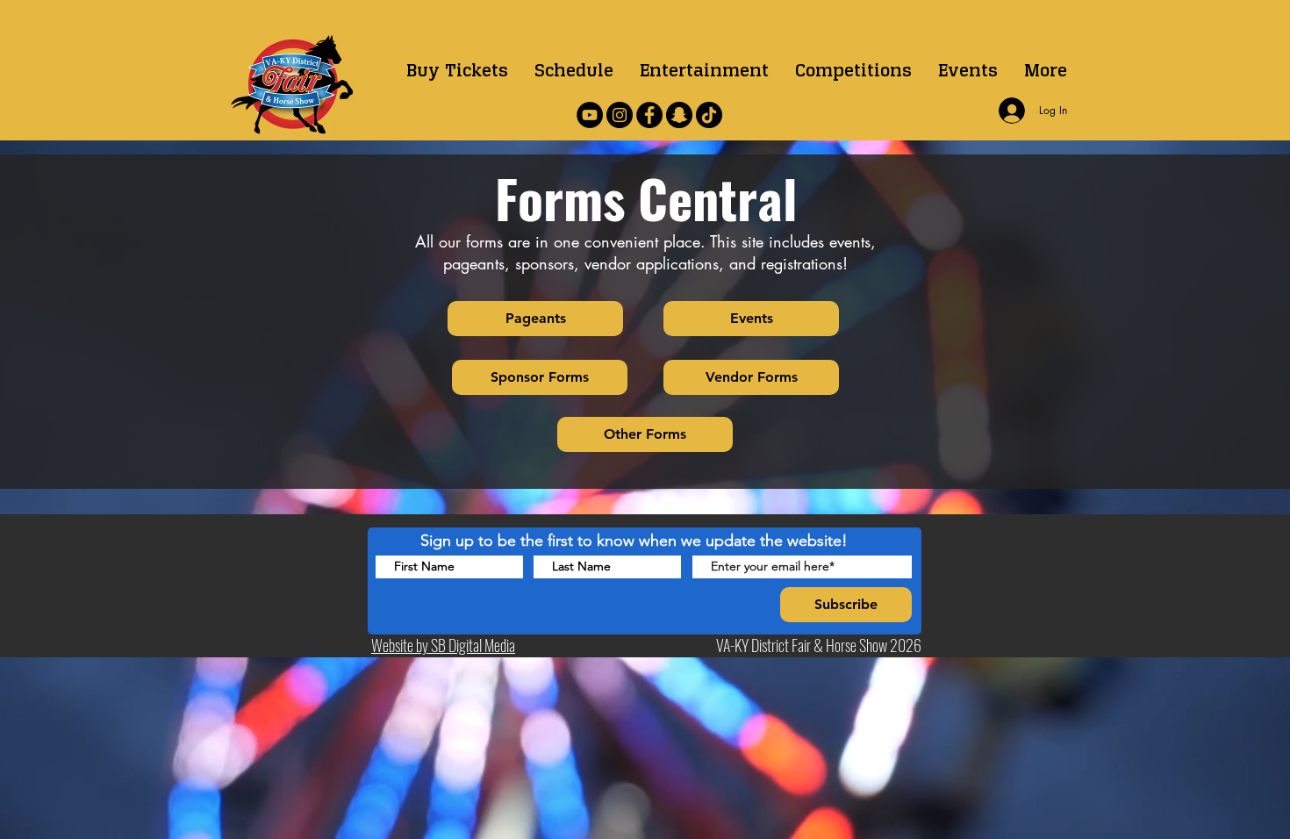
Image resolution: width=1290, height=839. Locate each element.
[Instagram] (619, 115)
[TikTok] (709, 115)
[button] (853, 70)
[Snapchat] (679, 115)
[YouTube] (590, 115)
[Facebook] (649, 115)
